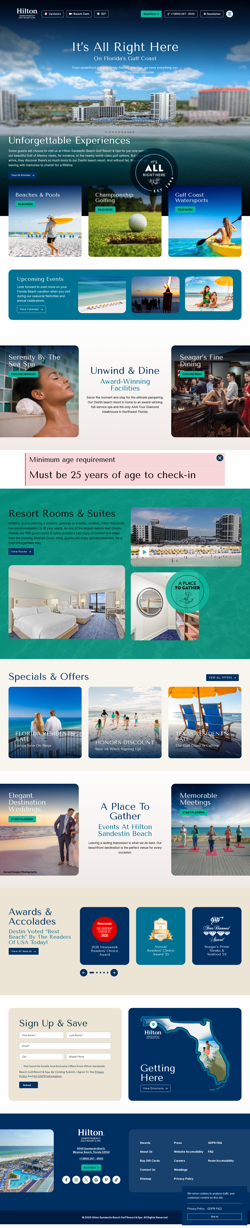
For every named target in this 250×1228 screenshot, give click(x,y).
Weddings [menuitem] (180, 1169)
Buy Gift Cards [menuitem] (150, 1160)
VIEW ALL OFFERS (221, 677)
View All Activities (21, 175)
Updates (54, 13)
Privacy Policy (197, 1208)
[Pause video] (144, 552)
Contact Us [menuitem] (147, 1169)
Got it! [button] (214, 1216)
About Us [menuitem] (146, 1151)
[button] (219, 457)
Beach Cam (81, 13)
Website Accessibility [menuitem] (188, 1151)
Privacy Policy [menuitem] (184, 1178)
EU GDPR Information (48, 1076)
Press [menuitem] (178, 1142)
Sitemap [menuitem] (145, 1178)
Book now (150, 13)
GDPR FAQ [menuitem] (215, 1142)
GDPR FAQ (214, 1208)
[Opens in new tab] (66, 1180)
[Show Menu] (229, 14)
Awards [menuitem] (145, 1142)
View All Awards (22, 951)
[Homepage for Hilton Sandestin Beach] (27, 14)
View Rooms (19, 551)
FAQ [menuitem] (210, 1151)
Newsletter (213, 13)
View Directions (154, 1088)
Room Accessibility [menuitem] (221, 1160)
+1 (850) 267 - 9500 (91, 1158)
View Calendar (30, 309)
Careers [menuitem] (179, 1160)
